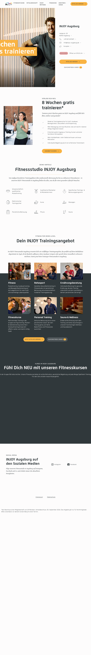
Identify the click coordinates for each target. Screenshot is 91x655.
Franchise (53, 3)
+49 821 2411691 (69, 39)
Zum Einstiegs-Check (71, 67)
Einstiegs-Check (62, 4)
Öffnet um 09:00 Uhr (71, 53)
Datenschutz (51, 497)
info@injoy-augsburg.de (71, 43)
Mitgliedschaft (32, 3)
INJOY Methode (43, 4)
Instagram (57, 464)
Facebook (73, 464)
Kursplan (66, 46)
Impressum (39, 497)
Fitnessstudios (19, 3)
